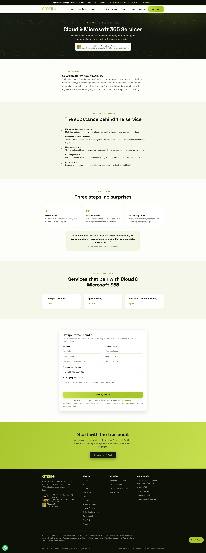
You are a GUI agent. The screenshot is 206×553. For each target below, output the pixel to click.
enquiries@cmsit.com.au (147, 495)
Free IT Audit (156, 9)
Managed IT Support (118, 480)
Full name (66, 346)
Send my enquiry (103, 394)
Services (82, 9)
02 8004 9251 (119, 2)
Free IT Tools (88, 520)
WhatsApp (135, 2)
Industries (104, 9)
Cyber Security (116, 484)
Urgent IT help (148, 2)
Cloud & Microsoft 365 (119, 488)
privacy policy (71, 406)
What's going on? (73, 378)
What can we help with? (72, 367)
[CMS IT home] (49, 9)
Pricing (94, 9)
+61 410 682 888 (144, 491)
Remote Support (138, 9)
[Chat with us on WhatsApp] (5, 548)
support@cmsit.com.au (146, 499)
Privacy (86, 524)
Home (72, 9)
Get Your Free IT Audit (103, 455)
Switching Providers (91, 512)
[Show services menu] (87, 9)
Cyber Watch (88, 516)
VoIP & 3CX (114, 492)
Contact (124, 9)
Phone (110, 357)
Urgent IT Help (89, 508)
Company (111, 346)
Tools (85, 496)
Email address (68, 357)
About (114, 9)
